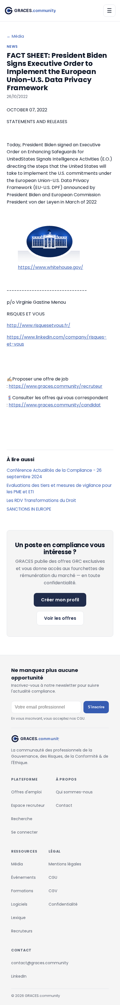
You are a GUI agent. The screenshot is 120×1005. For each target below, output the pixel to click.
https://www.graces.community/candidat (55, 405)
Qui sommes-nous (74, 792)
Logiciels (19, 904)
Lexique (18, 917)
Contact (64, 805)
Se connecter (24, 832)
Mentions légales (65, 864)
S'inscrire (96, 707)
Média (17, 864)
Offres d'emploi (26, 792)
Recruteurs (21, 931)
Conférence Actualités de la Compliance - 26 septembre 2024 (54, 473)
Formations (22, 891)
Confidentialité (63, 904)
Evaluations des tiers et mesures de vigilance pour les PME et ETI (59, 488)
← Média (15, 36)
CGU (53, 877)
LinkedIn (19, 976)
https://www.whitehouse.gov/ (50, 267)
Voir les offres (60, 618)
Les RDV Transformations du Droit (41, 500)
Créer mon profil (60, 600)
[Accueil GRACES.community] (30, 10)
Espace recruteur (28, 805)
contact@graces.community (39, 963)
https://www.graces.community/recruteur (55, 386)
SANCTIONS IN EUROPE (29, 509)
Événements (23, 877)
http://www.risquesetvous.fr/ (38, 325)
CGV (53, 891)
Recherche (21, 819)
